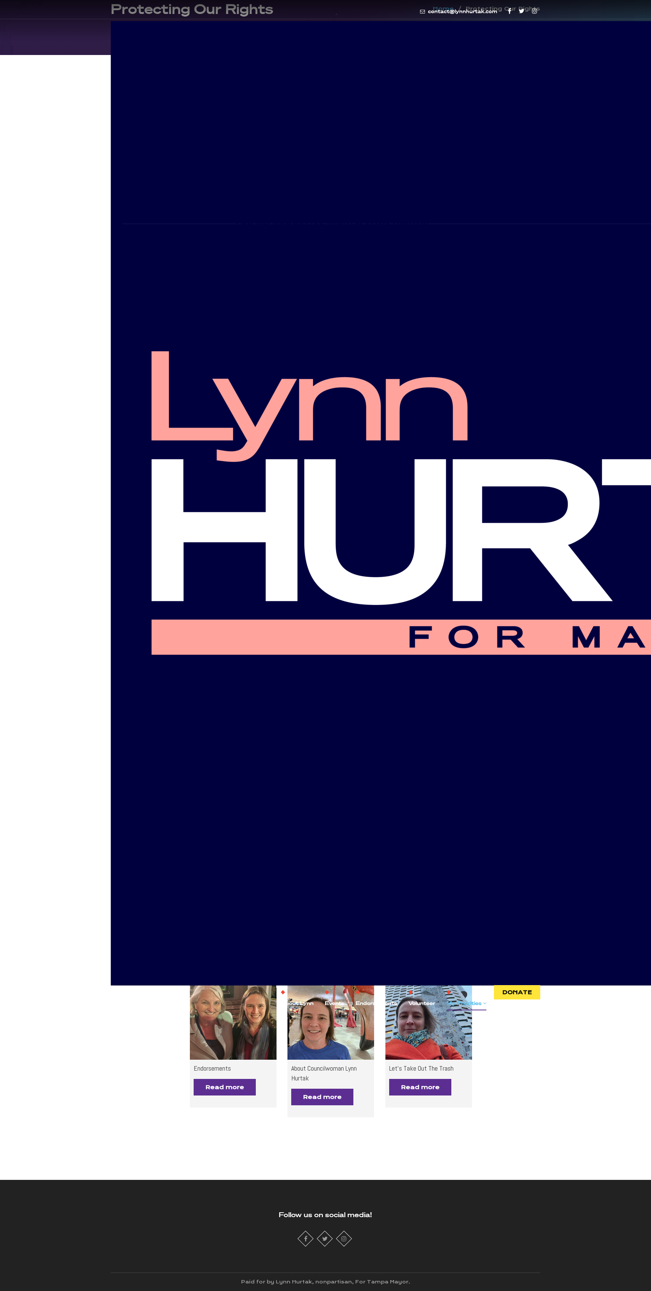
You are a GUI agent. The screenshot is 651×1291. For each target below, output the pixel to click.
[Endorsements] (233, 1016)
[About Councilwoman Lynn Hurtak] (330, 1016)
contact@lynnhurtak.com (462, 11)
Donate (517, 992)
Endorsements (376, 1003)
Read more (224, 1087)
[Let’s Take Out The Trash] (428, 1016)
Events (334, 1003)
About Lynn (297, 1003)
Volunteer (421, 1003)
